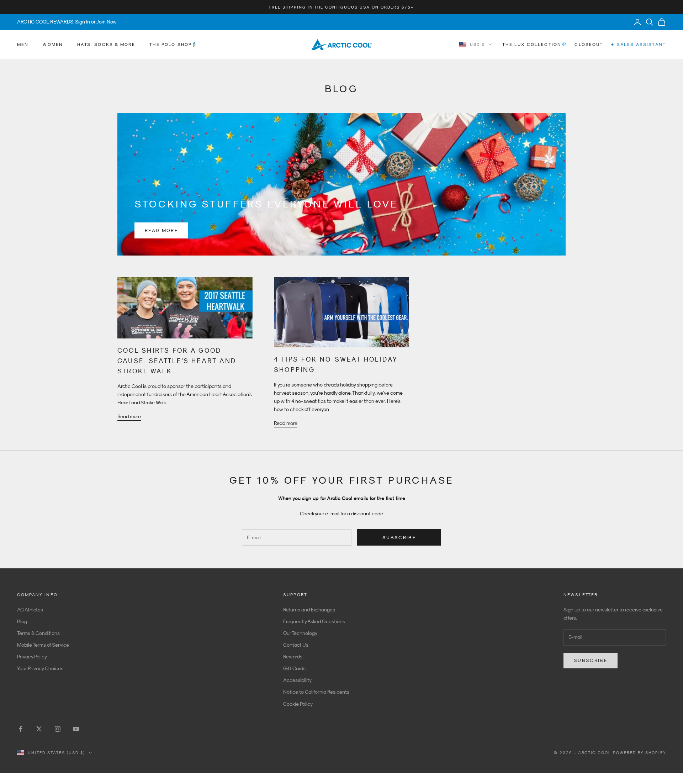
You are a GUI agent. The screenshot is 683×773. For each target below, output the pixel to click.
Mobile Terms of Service (43, 645)
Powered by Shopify (639, 753)
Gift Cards (294, 668)
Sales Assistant (638, 44)
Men (22, 44)
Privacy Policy (32, 656)
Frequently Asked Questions (314, 621)
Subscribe (399, 537)
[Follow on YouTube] (76, 728)
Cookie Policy (298, 704)
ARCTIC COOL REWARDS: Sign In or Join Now (67, 22)
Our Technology (300, 633)
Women (53, 44)
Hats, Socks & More (106, 44)
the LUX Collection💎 (534, 44)
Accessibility (297, 680)
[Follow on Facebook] (20, 728)
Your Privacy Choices (40, 668)
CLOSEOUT (589, 44)
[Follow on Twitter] (39, 728)
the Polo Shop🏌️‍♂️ (173, 44)
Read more (161, 230)
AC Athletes (30, 609)
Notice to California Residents (316, 692)
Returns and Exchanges (309, 609)
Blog (22, 621)
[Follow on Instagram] (57, 728)
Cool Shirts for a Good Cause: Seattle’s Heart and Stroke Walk (176, 361)
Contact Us (295, 645)
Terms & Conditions (38, 633)
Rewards (292, 656)
